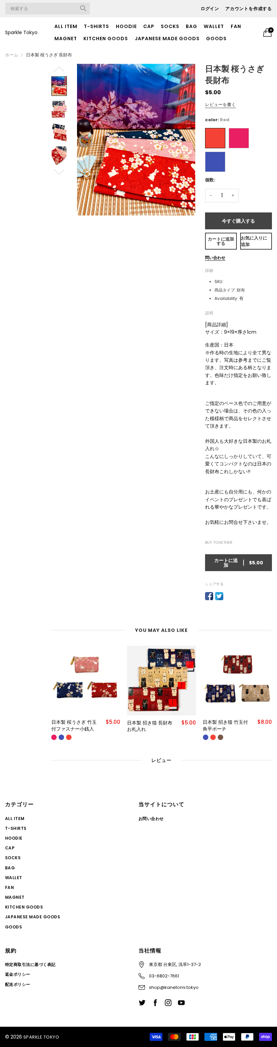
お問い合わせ (151, 818)
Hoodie (126, 26)
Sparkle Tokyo (21, 32)
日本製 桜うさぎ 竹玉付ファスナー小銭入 (74, 725)
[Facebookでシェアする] (209, 596)
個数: (210, 180)
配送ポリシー (17, 984)
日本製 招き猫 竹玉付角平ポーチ (225, 725)
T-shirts (96, 26)
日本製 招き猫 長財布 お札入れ (149, 726)
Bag (191, 26)
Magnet (65, 38)
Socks (170, 26)
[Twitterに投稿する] (219, 596)
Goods (216, 38)
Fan (236, 26)
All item (65, 26)
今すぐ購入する (238, 221)
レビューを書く (220, 104)
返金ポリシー (17, 974)
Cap (148, 26)
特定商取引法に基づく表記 (30, 964)
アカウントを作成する (248, 8)
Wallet (214, 26)
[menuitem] (66, 26)
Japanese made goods (167, 38)
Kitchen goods (105, 38)
